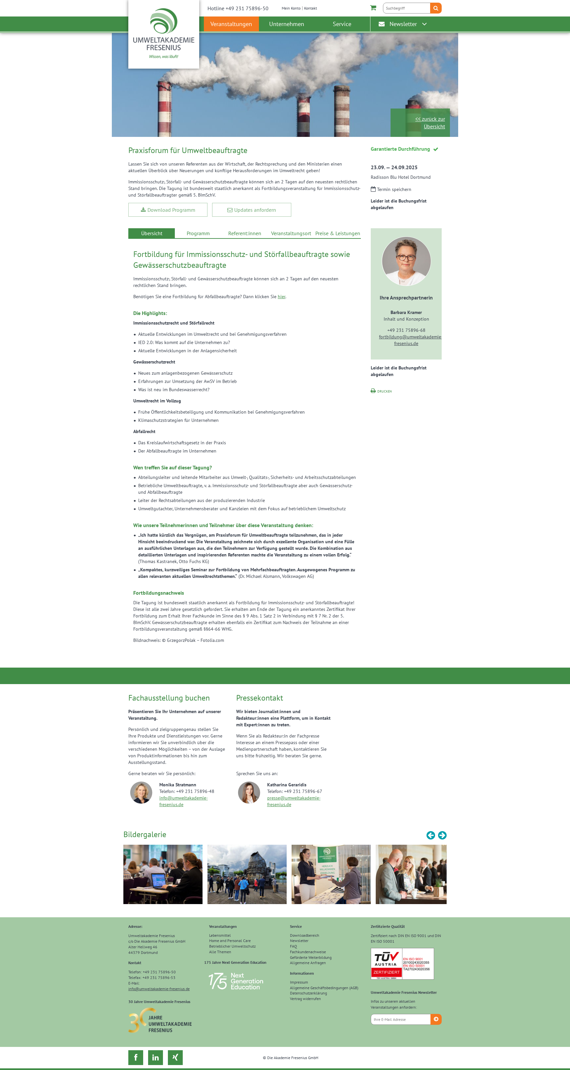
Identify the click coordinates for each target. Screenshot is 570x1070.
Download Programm (171, 209)
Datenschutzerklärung (308, 993)
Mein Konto (291, 8)
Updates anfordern (255, 209)
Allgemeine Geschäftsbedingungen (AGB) (324, 987)
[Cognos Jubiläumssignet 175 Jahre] (236, 992)
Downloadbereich (304, 935)
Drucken (384, 391)
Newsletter (403, 24)
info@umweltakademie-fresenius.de (159, 988)
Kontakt (310, 8)
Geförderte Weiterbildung (311, 957)
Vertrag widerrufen (305, 998)
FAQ (293, 946)
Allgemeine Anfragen (308, 962)
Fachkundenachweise (308, 951)
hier (281, 296)
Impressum (299, 982)
